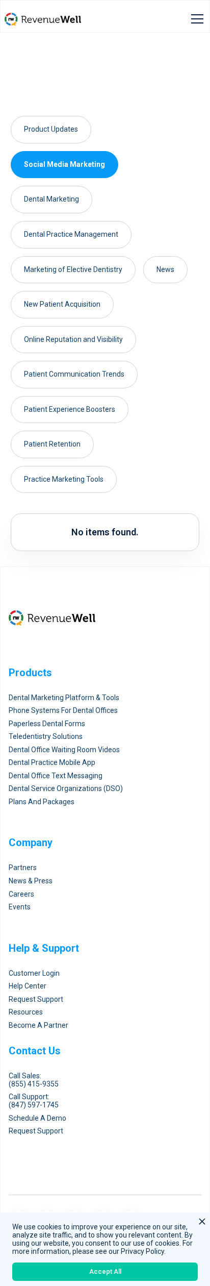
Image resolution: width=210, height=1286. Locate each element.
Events (20, 907)
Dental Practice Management (71, 234)
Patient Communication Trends (74, 374)
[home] (43, 19)
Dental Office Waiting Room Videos (64, 750)
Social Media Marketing (64, 164)
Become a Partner (38, 1025)
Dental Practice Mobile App (52, 762)
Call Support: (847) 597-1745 (34, 1101)
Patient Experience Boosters (69, 409)
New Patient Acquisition (62, 304)
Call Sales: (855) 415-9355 (34, 1080)
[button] (195, 19)
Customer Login (34, 973)
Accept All (105, 1271)
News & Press (30, 881)
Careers (21, 894)
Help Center (27, 986)
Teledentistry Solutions (46, 736)
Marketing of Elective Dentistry (73, 269)
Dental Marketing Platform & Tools (64, 698)
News (165, 269)
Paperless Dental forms (47, 724)
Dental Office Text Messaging (55, 776)
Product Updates (51, 129)
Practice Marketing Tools (63, 479)
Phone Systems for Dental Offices (63, 710)
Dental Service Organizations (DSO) (66, 789)
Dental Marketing (51, 199)
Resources (26, 1012)
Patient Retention (52, 444)
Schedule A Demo (37, 1118)
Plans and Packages (41, 802)
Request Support (36, 999)
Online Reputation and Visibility (73, 339)
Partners (23, 868)
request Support (36, 1131)
